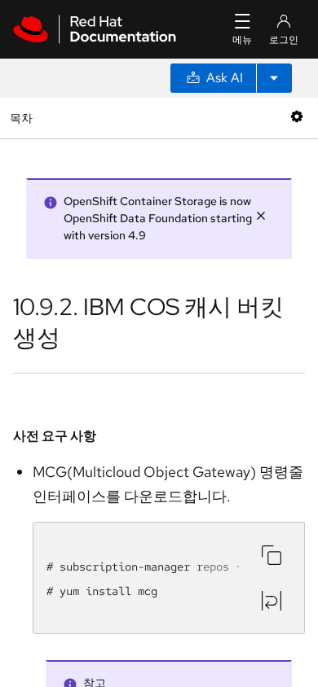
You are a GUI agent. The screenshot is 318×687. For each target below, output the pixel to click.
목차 (23, 117)
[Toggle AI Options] (274, 78)
